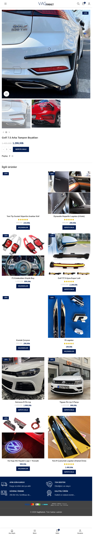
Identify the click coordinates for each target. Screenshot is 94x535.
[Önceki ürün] (3, 132)
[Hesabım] (89, 3)
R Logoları (69, 340)
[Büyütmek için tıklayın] (6, 94)
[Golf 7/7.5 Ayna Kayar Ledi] (69, 254)
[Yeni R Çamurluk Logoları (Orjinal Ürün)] (69, 437)
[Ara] (78, 3)
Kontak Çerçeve (23, 340)
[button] (69, 227)
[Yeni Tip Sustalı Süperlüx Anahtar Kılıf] (23, 192)
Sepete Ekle (21, 149)
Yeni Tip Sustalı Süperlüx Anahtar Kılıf (23, 216)
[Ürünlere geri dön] (6, 132)
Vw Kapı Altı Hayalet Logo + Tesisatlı (23, 461)
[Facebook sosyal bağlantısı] (9, 156)
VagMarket (40, 512)
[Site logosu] (46, 3)
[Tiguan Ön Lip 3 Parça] (69, 378)
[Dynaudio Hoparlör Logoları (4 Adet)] (69, 192)
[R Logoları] (69, 316)
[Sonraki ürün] (9, 132)
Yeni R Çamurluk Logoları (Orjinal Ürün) (69, 461)
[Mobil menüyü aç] (5, 3)
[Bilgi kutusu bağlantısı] (22, 484)
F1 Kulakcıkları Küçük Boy (23, 278)
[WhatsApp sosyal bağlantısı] (12, 156)
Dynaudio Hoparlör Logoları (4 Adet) (69, 216)
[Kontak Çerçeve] (23, 316)
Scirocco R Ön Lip (23, 402)
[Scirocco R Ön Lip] (23, 378)
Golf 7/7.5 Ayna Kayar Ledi (69, 278)
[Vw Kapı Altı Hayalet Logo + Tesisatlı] (23, 437)
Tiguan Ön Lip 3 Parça (69, 402)
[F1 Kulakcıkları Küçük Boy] (23, 254)
